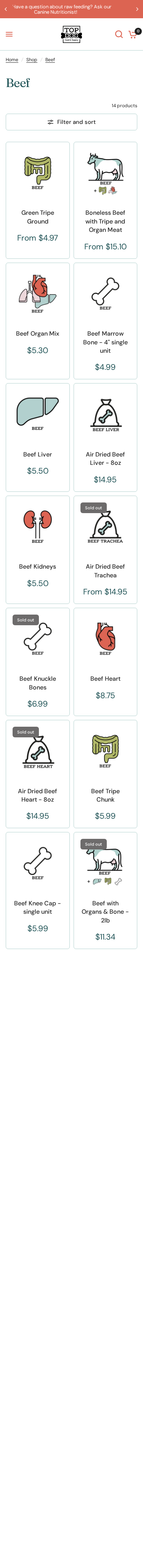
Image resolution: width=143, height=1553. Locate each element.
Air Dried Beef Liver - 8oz (105, 458)
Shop (31, 60)
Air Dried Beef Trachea (105, 571)
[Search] (118, 34)
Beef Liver (37, 454)
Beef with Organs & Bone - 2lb (105, 911)
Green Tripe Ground (37, 217)
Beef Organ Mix (37, 334)
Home (12, 60)
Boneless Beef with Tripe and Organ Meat (105, 221)
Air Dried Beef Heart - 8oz (37, 795)
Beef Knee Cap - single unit (37, 907)
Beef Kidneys (37, 566)
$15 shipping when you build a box (87, 6)
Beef (50, 60)
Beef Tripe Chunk (105, 795)
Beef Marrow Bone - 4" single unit (105, 342)
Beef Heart (105, 679)
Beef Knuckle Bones (37, 683)
